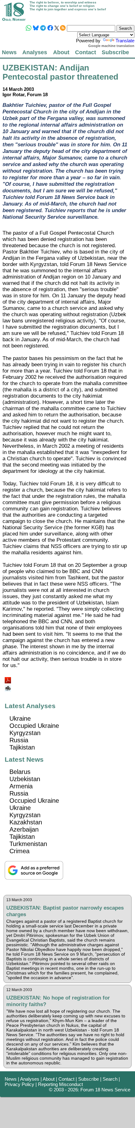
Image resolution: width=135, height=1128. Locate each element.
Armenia (21, 786)
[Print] (8, 686)
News (9, 52)
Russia (18, 740)
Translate (125, 40)
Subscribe (115, 52)
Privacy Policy (19, 1084)
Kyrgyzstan (24, 732)
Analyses (34, 52)
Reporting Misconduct (60, 1084)
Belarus (19, 771)
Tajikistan (22, 747)
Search (110, 1079)
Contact (85, 52)
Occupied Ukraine (34, 725)
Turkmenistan (28, 843)
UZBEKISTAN (29, 67)
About (61, 52)
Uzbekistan (24, 779)
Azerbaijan (24, 829)
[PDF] (8, 678)
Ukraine (20, 718)
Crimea (19, 851)
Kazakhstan (25, 822)
